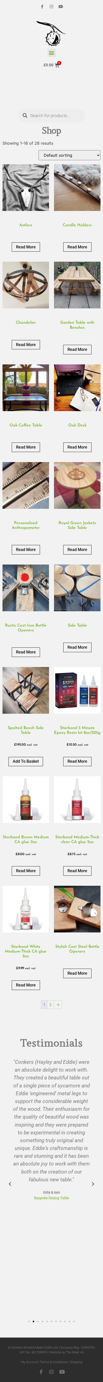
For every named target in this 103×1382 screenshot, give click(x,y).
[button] (52, 53)
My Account (29, 1362)
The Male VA (75, 1352)
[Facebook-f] (42, 7)
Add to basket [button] (26, 761)
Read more (26, 247)
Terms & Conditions (54, 1362)
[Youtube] (61, 7)
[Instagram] (52, 7)
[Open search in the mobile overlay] (51, 93)
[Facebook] (41, 1371)
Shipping (76, 1362)
